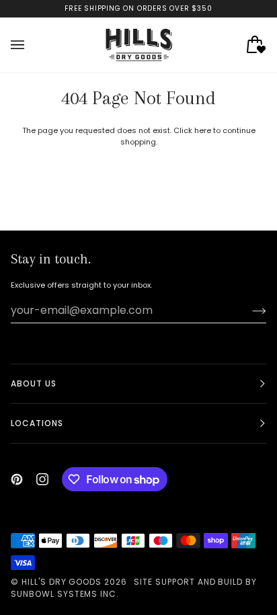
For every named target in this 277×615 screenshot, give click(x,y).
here (202, 130)
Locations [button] (37, 423)
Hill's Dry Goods (62, 581)
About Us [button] (33, 383)
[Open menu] (31, 44)
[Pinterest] (17, 479)
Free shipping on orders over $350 (138, 8)
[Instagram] (42, 479)
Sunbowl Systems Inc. (65, 594)
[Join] (248, 310)
